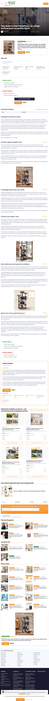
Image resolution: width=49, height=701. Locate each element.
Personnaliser (29, 699)
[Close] (37, 341)
